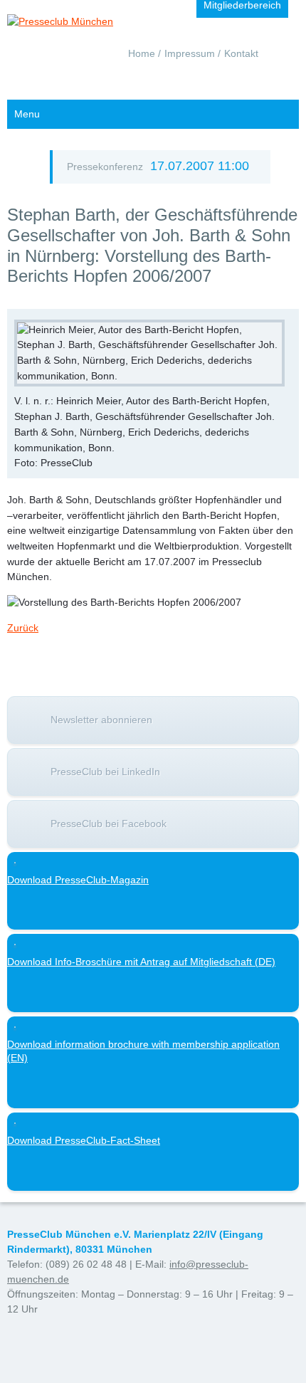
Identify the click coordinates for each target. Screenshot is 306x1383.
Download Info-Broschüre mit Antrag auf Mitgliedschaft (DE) (141, 961)
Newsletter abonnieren (101, 719)
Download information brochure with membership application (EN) (143, 1051)
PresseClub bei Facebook (109, 823)
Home (141, 53)
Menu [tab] (27, 114)
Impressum (189, 53)
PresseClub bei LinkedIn (105, 771)
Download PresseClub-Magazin (78, 879)
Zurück (22, 627)
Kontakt (241, 53)
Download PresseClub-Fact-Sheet (83, 1140)
